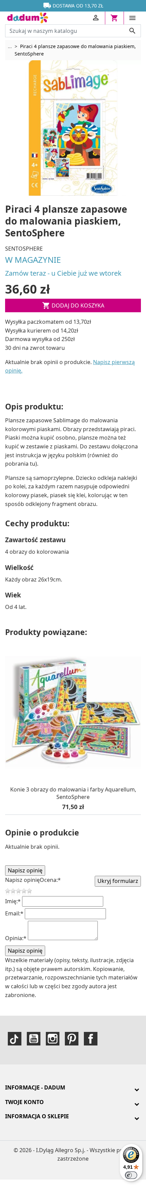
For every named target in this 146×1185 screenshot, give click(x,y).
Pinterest (71, 1038)
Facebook (90, 1038)
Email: (14, 913)
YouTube (33, 1038)
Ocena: (50, 880)
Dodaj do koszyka (73, 305)
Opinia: (15, 938)
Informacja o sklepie (37, 1116)
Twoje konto (24, 1102)
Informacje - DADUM (35, 1087)
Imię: (13, 901)
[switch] (131, 1175)
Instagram (52, 1038)
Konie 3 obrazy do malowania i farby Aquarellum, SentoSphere (73, 793)
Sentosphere (24, 248)
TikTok (14, 1038)
